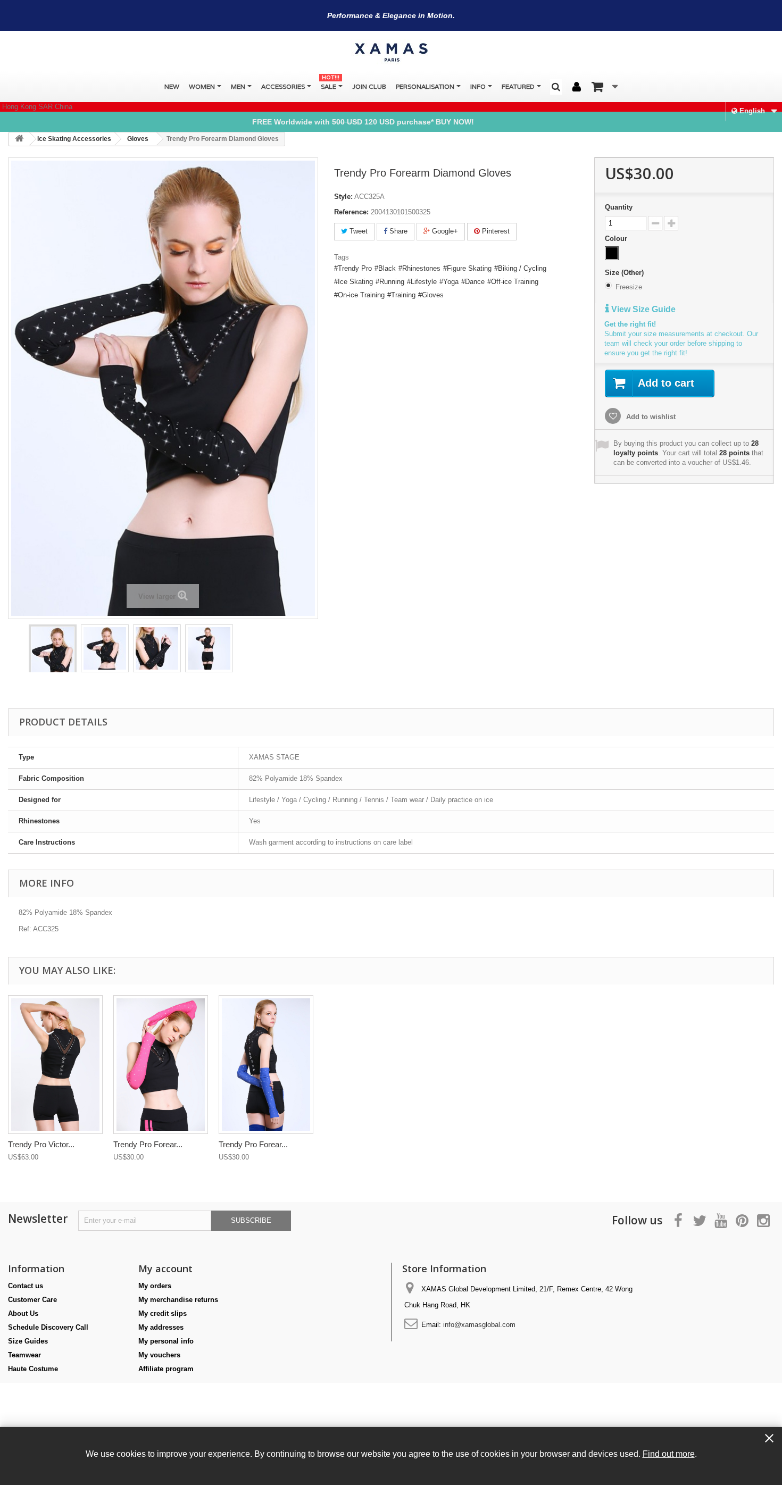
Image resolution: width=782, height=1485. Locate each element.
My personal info (166, 1341)
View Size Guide (642, 309)
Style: (343, 197)
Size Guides (28, 1341)
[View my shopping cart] (605, 86)
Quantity (619, 207)
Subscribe (251, 1220)
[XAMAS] (391, 52)
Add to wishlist (650, 417)
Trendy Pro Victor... (41, 1144)
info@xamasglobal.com (479, 1325)
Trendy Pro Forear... (147, 1144)
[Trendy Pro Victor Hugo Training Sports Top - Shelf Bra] (55, 1064)
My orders (154, 1286)
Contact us (25, 1286)
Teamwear (24, 1355)
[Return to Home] (19, 139)
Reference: (351, 212)
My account (165, 1268)
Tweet (357, 231)
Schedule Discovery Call (48, 1327)
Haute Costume (33, 1369)
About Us (23, 1313)
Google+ (444, 231)
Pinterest (495, 231)
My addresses (161, 1327)
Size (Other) (625, 273)
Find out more (669, 1453)
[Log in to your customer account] (576, 87)
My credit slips (162, 1313)
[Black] (612, 253)
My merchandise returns (178, 1300)
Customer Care (32, 1300)
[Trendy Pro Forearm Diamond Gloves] (52, 659)
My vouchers (159, 1355)
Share (397, 231)
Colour (617, 239)
